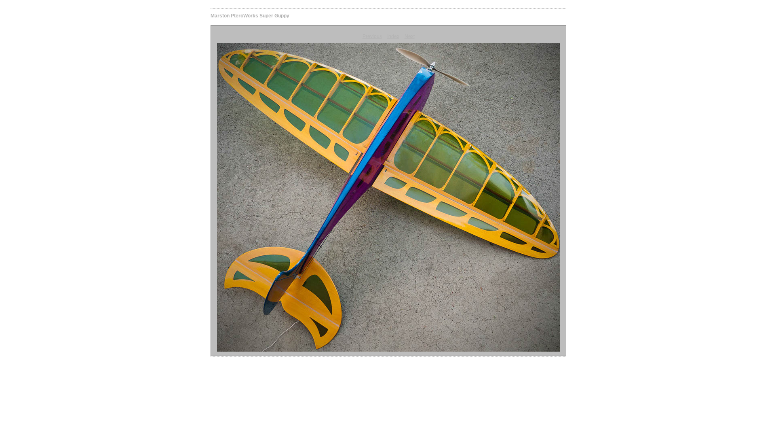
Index (393, 36)
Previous (372, 36)
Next (410, 36)
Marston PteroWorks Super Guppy (250, 16)
